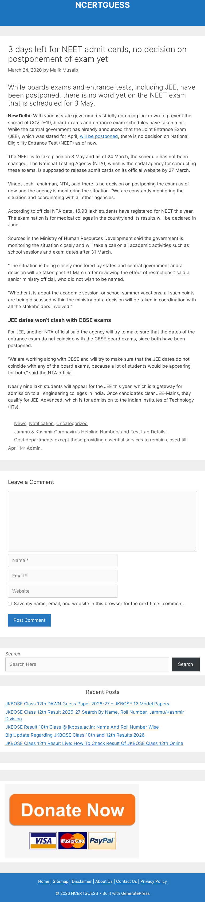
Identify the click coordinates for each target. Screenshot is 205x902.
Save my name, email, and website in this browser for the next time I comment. (99, 603)
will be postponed (99, 136)
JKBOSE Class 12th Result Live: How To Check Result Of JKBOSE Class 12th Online (94, 743)
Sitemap (60, 881)
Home (43, 881)
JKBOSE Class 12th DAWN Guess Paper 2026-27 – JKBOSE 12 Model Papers (87, 703)
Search (12, 653)
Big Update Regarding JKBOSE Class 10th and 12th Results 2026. (75, 735)
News (20, 423)
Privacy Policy (153, 881)
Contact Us (126, 881)
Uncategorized (72, 423)
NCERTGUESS (102, 5)
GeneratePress (135, 893)
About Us (104, 881)
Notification (41, 423)
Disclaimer (82, 881)
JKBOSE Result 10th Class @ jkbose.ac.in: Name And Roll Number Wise (82, 727)
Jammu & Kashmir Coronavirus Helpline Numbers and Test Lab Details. (90, 431)
